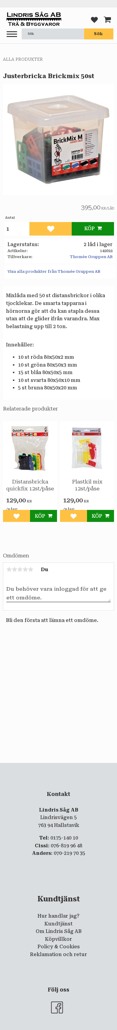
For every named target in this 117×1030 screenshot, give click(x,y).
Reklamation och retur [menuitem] (58, 954)
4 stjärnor (25, 569)
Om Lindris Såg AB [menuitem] (59, 931)
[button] (12, 34)
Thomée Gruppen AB (91, 256)
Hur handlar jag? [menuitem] (59, 916)
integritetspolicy (58, 768)
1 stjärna (9, 569)
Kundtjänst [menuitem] (58, 924)
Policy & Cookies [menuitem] (59, 946)
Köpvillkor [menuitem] (58, 939)
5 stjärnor (30, 569)
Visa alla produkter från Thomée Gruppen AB (54, 271)
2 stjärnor (14, 569)
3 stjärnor (19, 569)
